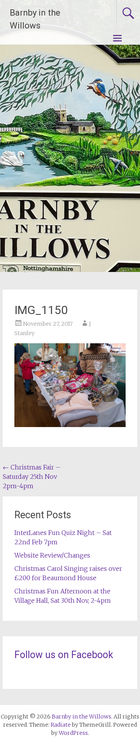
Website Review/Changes (52, 555)
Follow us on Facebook (63, 654)
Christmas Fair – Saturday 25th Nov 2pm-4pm (32, 476)
